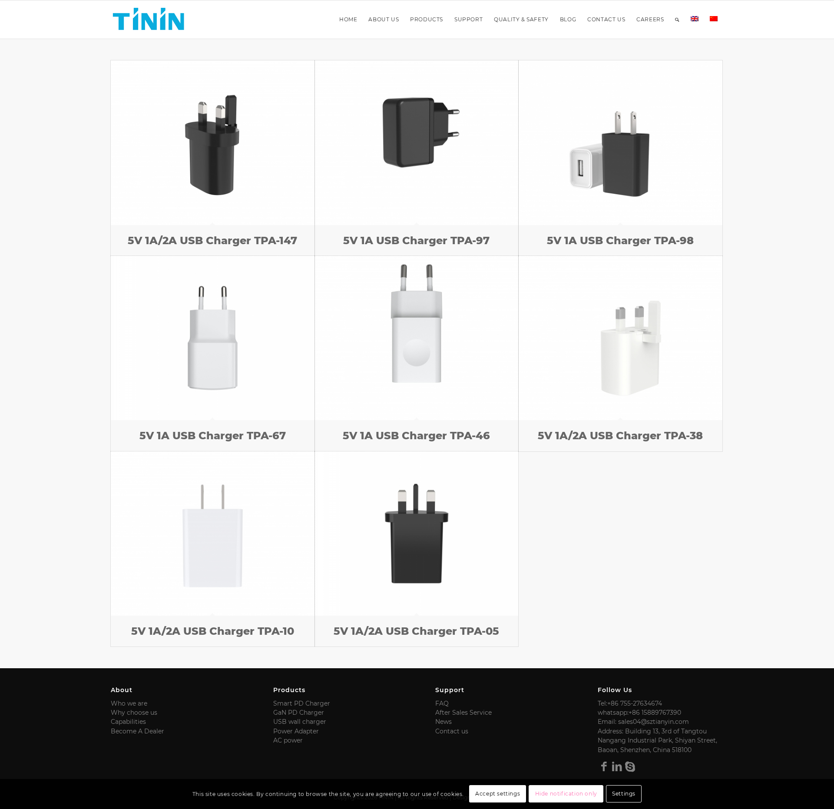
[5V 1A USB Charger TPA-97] (417, 142)
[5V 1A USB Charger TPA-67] (212, 338)
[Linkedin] (617, 766)
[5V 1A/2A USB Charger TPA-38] (620, 338)
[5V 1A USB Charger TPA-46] (417, 338)
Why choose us (134, 712)
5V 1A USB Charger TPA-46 (416, 435)
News (443, 722)
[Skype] (630, 766)
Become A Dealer (137, 731)
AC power (288, 740)
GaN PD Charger (298, 712)
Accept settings (497, 794)
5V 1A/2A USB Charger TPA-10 (212, 631)
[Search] (677, 19)
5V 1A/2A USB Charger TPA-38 (620, 435)
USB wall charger (299, 722)
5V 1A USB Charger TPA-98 (620, 240)
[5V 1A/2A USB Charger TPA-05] (417, 533)
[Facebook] (604, 766)
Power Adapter (296, 731)
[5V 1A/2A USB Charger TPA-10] (212, 533)
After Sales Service (463, 712)
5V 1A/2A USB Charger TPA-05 (416, 631)
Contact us (451, 731)
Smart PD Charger (301, 703)
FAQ (442, 703)
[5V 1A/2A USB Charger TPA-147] (212, 142)
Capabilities (128, 722)
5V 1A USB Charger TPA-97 (416, 240)
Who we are (129, 703)
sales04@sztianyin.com (653, 722)
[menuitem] (348, 19)
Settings (623, 794)
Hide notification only (566, 794)
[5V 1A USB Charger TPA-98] (620, 142)
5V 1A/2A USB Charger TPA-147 (212, 240)
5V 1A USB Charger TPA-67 (212, 435)
